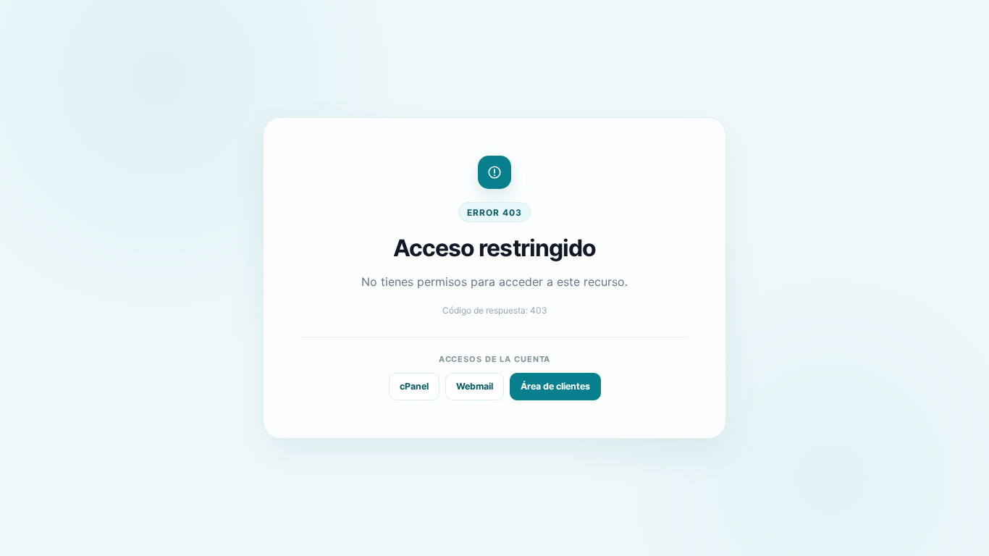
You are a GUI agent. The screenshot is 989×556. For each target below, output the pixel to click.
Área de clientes (555, 386)
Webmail (474, 386)
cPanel (414, 386)
